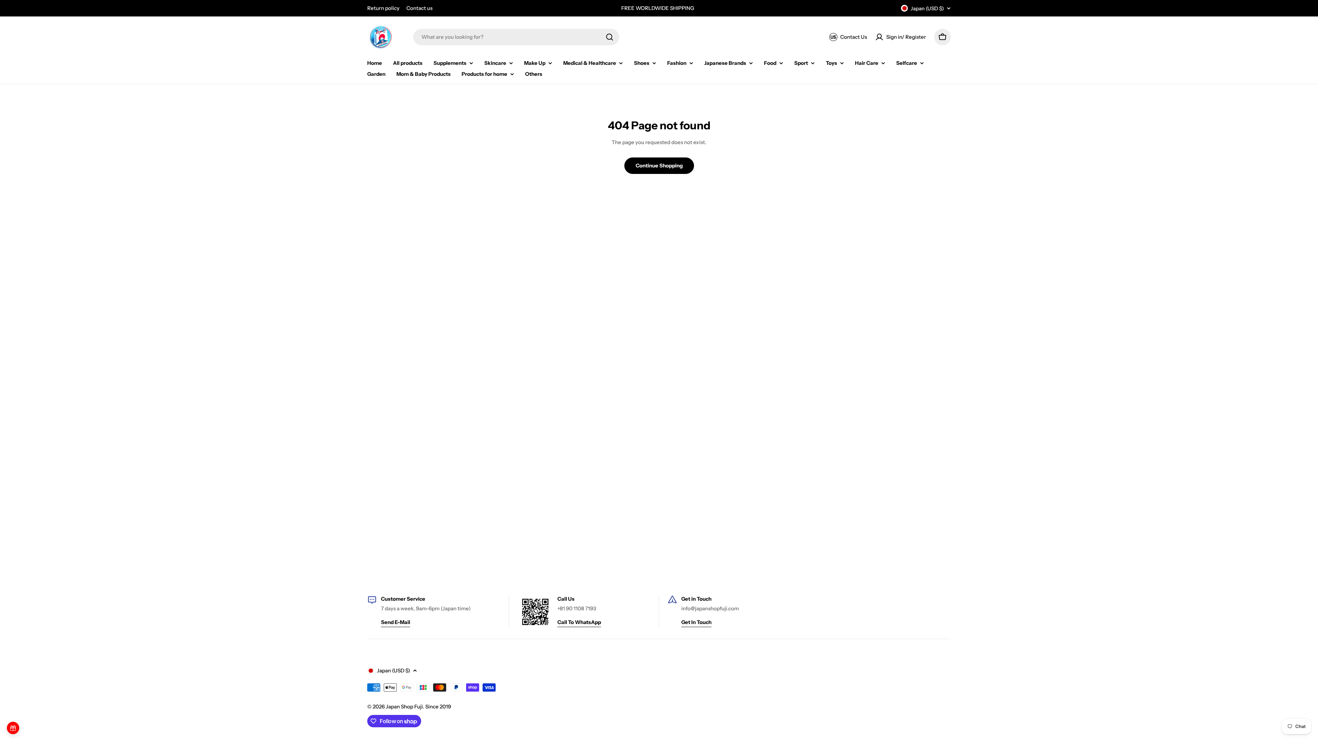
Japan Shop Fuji (404, 706)
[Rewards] (13, 728)
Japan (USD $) (927, 8)
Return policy (383, 8)
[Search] (609, 37)
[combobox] (516, 37)
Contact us (419, 8)
